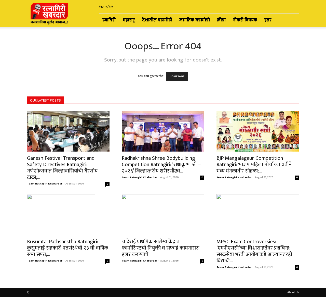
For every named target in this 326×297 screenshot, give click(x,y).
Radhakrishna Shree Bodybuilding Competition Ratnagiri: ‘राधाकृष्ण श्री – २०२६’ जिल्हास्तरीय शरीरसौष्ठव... (161, 164)
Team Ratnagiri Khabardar (44, 183)
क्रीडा (221, 20)
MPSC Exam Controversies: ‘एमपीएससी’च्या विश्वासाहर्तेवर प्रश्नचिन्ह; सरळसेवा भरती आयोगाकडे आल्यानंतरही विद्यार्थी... (254, 251)
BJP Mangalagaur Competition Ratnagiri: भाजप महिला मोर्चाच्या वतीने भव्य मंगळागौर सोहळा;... (254, 164)
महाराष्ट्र (129, 20)
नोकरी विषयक (245, 20)
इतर (267, 20)
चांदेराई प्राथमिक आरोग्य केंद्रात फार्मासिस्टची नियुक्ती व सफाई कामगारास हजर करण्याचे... (160, 248)
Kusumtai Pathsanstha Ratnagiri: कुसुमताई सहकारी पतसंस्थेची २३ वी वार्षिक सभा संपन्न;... (67, 248)
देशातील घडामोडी (157, 20)
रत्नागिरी (109, 20)
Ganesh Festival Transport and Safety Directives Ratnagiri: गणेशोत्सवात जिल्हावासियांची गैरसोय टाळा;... (62, 168)
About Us (293, 292)
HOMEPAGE (177, 76)
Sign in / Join (106, 6)
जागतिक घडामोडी (194, 20)
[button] (293, 20)
